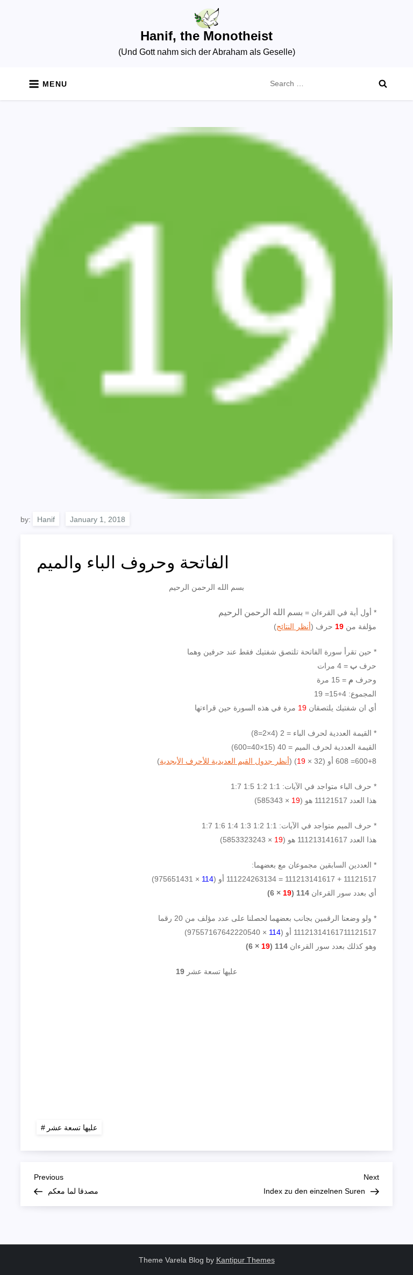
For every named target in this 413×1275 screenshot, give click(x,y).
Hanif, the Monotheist (206, 36)
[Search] (383, 83)
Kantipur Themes (245, 1260)
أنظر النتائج (293, 626)
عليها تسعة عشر (72, 1127)
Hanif (46, 519)
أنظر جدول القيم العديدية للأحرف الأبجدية (224, 761)
